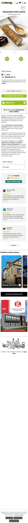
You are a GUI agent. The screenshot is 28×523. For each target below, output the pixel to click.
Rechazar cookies (14, 520)
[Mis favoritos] (14, 3)
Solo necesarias (18, 517)
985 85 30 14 (10, 77)
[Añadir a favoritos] (20, 285)
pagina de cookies (19, 515)
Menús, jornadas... (8, 162)
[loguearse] (17, 3)
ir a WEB (6, 75)
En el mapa (6, 167)
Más (23, 7)
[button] (7, 59)
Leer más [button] (5, 201)
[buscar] (22, 3)
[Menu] (25, 3)
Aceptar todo (9, 517)
